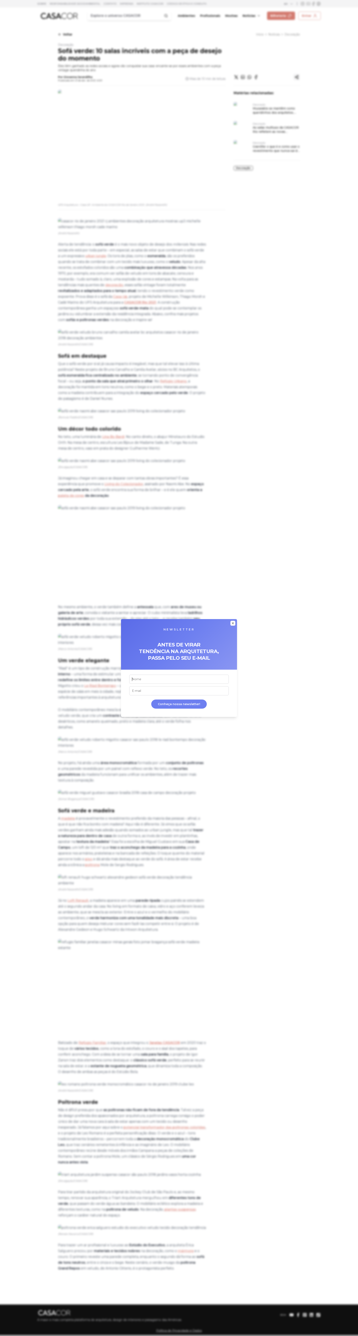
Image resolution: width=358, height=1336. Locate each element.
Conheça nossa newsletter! (179, 704)
